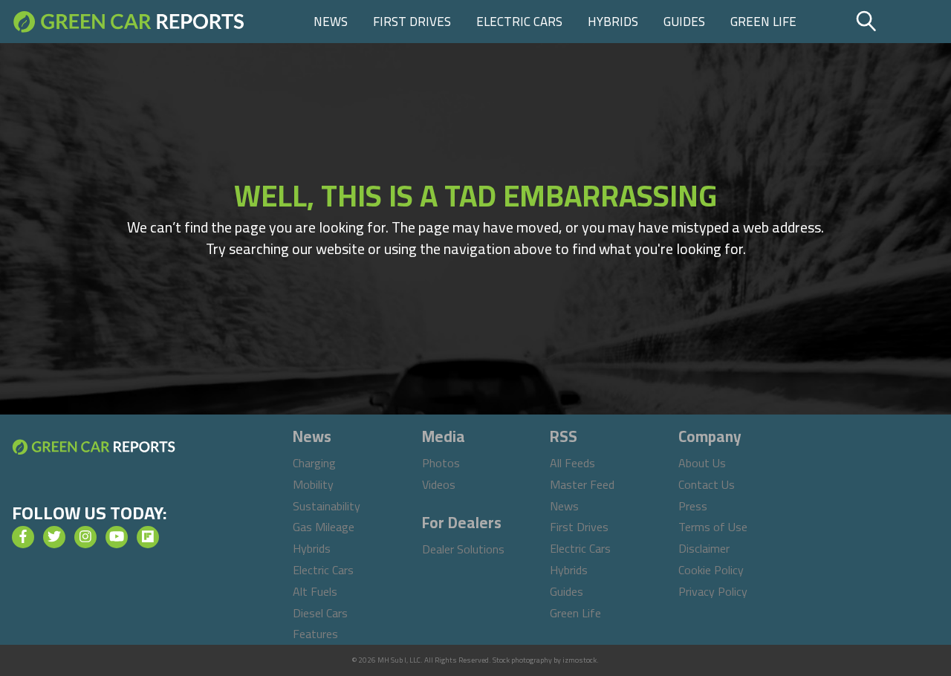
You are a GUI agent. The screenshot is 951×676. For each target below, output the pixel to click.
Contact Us (706, 484)
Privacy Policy (712, 591)
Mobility (313, 484)
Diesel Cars (320, 613)
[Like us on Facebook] (23, 537)
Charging (314, 463)
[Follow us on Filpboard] (148, 537)
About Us (702, 463)
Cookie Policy (711, 570)
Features (315, 634)
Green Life (763, 21)
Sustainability (326, 506)
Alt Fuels (315, 591)
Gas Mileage (323, 527)
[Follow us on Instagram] (85, 537)
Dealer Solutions (463, 549)
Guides (684, 21)
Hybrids (613, 21)
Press (692, 506)
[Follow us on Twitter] (54, 537)
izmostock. (580, 660)
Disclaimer (704, 548)
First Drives (412, 21)
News (331, 21)
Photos (441, 463)
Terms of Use (712, 527)
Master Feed (582, 484)
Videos (438, 484)
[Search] (901, 21)
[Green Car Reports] (129, 21)
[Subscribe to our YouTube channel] (117, 537)
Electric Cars (519, 21)
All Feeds (572, 463)
